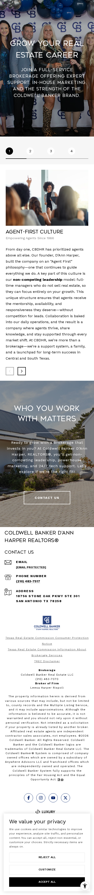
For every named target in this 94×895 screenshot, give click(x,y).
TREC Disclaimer (47, 661)
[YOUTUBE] (53, 797)
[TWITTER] (65, 797)
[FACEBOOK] (28, 797)
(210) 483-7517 (28, 581)
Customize (47, 869)
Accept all (47, 881)
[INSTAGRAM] (40, 797)
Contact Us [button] (47, 497)
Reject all (47, 857)
